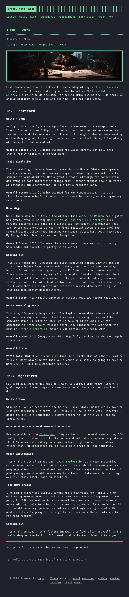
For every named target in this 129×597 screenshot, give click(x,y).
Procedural (47, 16)
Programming (67, 16)
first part (47, 434)
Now (111, 16)
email (78, 582)
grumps (12, 44)
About (102, 16)
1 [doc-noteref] (98, 184)
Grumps (11, 16)
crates (115, 578)
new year (28, 44)
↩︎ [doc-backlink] (86, 559)
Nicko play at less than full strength (76, 220)
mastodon (88, 578)
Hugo (41, 578)
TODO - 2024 (18, 30)
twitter (55, 582)
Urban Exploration (70, 461)
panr (75, 578)
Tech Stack (87, 16)
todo (63, 44)
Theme (54, 578)
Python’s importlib (33, 329)
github (102, 578)
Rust (33, 16)
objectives (47, 44)
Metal (23, 16)
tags (67, 582)
